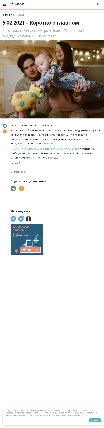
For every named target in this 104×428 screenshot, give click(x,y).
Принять (95, 420)
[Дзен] (28, 219)
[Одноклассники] (5, 131)
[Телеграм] (13, 219)
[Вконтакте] (5, 126)
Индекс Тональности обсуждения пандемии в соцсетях (45, 148)
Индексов (48, 143)
